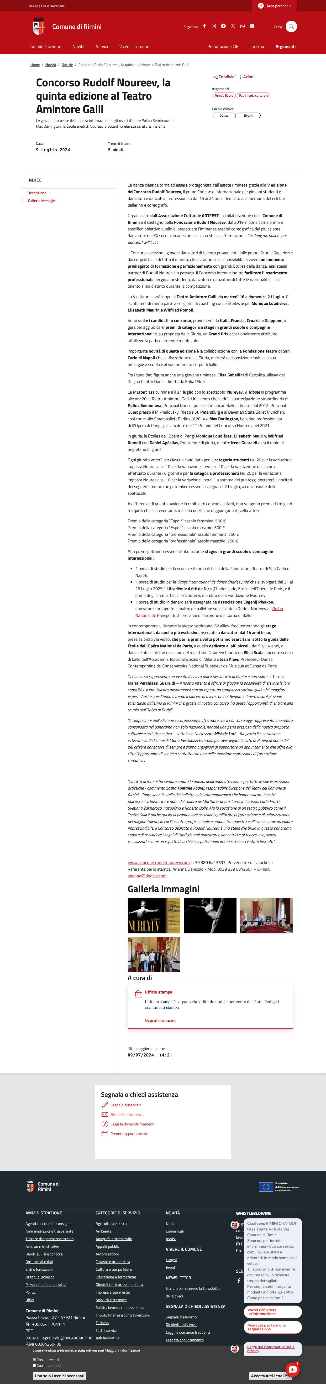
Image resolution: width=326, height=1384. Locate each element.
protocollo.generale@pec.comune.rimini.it (64, 1337)
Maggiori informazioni (122, 1350)
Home (35, 65)
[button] (274, 5)
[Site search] (291, 26)
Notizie (67, 65)
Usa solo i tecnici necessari (59, 1376)
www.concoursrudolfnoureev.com (159, 862)
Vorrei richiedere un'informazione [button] (262, 1311)
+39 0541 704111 (48, 1324)
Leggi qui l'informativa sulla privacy (270, 1349)
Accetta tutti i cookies (270, 1376)
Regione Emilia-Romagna (47, 5)
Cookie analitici (49, 1365)
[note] (273, 1260)
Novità (50, 65)
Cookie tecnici (48, 1360)
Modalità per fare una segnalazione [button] (266, 1327)
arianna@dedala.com (147, 876)
